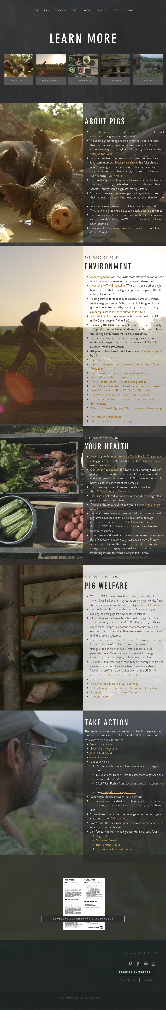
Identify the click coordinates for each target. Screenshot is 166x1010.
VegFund (101, 836)
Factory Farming (122, 421)
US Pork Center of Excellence (113, 491)
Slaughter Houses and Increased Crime (113, 692)
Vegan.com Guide (101, 744)
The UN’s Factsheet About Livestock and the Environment (125, 386)
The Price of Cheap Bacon (106, 416)
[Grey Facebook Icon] (137, 963)
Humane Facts (99, 696)
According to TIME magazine (107, 285)
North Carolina (102, 316)
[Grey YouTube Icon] (145, 963)
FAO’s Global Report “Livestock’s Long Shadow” (119, 381)
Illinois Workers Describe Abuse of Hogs (114, 683)
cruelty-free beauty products (118, 792)
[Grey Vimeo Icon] (130, 963)
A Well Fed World (101, 753)
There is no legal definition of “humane (113, 640)
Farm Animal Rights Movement (114, 849)
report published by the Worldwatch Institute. (119, 312)
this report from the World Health (126, 456)
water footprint (153, 351)
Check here (120, 818)
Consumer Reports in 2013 (106, 469)
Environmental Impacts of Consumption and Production (123, 373)
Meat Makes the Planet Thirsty (108, 377)
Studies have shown (126, 162)
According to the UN (103, 277)
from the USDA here (149, 605)
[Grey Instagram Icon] (153, 963)
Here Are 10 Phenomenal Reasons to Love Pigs (118, 228)
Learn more (115, 175)
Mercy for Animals (107, 840)
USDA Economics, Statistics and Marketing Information (123, 688)
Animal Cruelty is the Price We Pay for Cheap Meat (121, 390)
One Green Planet (101, 757)
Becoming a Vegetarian (104, 748)
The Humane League (108, 844)
